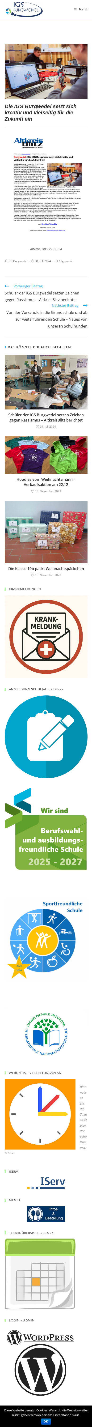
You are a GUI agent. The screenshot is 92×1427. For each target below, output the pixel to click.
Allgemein (65, 261)
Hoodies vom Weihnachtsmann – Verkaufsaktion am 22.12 (46, 482)
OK (46, 1421)
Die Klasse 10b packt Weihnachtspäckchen (46, 568)
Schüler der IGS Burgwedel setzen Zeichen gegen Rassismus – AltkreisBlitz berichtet (46, 417)
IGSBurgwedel (18, 261)
